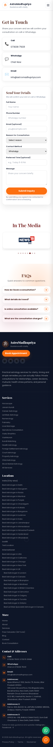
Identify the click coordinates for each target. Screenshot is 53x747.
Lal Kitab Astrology (10, 415)
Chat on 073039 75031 (16, 667)
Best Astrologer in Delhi (12, 485)
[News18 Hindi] (26, 240)
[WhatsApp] (22, 361)
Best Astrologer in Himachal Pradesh (18, 530)
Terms (20, 742)
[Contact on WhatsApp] (46, 730)
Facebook (6, 727)
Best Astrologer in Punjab (13, 500)
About (4, 624)
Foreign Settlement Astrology (15, 448)
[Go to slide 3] (23, 253)
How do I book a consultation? (20, 289)
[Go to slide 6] (30, 253)
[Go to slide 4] (25, 253)
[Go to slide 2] (20, 253)
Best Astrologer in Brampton (16, 580)
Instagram (40, 725)
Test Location (8, 545)
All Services (7, 467)
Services (6, 628)
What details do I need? (16, 299)
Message (10, 168)
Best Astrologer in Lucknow (14, 515)
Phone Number (13, 113)
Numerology (7, 418)
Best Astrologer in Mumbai (13, 496)
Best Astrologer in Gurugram (14, 488)
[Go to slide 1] (18, 253)
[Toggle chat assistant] (46, 740)
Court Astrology (9, 452)
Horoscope (7, 403)
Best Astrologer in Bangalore (14, 511)
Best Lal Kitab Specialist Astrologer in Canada (24, 607)
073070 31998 (26, 659)
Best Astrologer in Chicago (14, 561)
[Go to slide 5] (27, 253)
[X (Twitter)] (16, 361)
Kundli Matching (9, 441)
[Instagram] (4, 361)
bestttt (5, 541)
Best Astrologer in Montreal (16, 584)
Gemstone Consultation (12, 430)
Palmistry (6, 422)
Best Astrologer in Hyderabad (15, 534)
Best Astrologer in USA (12, 554)
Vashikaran (7, 437)
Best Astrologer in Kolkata (13, 507)
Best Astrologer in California (14, 557)
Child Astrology (8, 460)
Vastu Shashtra (8, 433)
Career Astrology (9, 411)
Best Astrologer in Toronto (15, 599)
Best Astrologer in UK (11, 569)
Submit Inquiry (26, 190)
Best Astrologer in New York (14, 565)
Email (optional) (14, 124)
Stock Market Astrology (12, 464)
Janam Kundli (8, 407)
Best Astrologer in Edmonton (16, 591)
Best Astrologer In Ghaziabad (15, 537)
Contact (5, 639)
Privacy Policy (8, 742)
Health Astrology (9, 445)
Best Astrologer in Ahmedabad (15, 526)
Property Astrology (10, 456)
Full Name (10, 102)
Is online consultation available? (21, 309)
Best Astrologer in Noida (12, 492)
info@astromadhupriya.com (19, 674)
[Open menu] (48, 5)
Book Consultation (10, 643)
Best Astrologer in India (12, 519)
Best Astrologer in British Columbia (19, 588)
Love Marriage (8, 426)
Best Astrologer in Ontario (15, 603)
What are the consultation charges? (23, 318)
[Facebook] (10, 361)
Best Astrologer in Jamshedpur (15, 522)
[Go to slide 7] (32, 253)
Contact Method (14, 146)
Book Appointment (16, 353)
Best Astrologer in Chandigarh (15, 504)
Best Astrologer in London (15, 573)
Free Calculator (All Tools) (13, 632)
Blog (4, 635)
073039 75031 (13, 659)
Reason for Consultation (17, 135)
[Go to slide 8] (34, 253)
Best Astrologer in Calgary (15, 595)
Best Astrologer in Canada (13, 576)
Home (5, 620)
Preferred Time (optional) (18, 157)
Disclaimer (31, 742)
